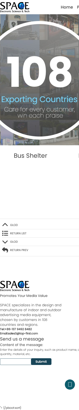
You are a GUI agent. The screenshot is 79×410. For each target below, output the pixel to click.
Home (67, 7)
